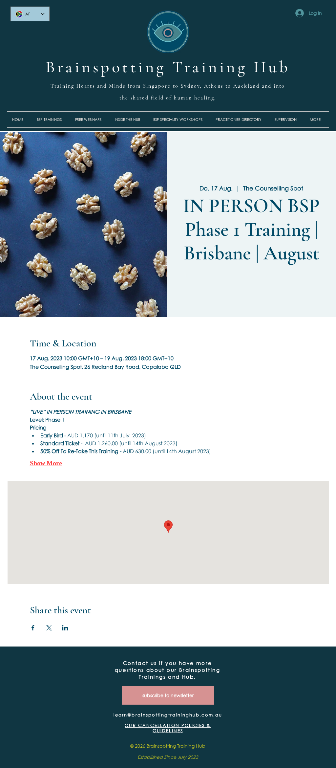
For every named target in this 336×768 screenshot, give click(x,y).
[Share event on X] (49, 627)
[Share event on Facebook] (33, 627)
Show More (46, 463)
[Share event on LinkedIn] (65, 627)
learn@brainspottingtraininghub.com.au (168, 714)
